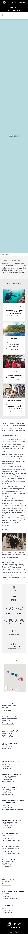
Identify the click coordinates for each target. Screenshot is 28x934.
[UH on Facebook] (10, 10)
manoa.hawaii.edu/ (7, 768)
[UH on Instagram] (12, 10)
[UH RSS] (19, 10)
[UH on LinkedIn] (15, 10)
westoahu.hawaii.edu (8, 781)
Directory (13, 7)
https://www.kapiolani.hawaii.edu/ (11, 737)
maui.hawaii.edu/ (7, 827)
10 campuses (5, 425)
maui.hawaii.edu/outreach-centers (11, 840)
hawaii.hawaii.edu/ (7, 866)
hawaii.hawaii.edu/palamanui (10, 898)
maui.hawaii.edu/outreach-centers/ (12, 853)
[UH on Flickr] (17, 10)
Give (19, 6)
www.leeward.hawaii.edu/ (9, 750)
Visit (14, 6)
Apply (10, 6)
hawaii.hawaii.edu (7, 912)
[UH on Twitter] (8, 10)
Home (3, 254)
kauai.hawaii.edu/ (7, 710)
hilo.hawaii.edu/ (6, 884)
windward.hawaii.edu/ (8, 794)
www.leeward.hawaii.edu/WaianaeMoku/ (13, 809)
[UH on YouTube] (14, 10)
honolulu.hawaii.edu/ (8, 723)
